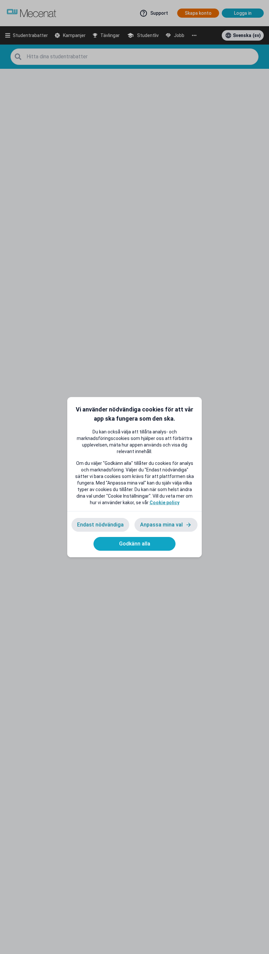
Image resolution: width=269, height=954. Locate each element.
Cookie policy (164, 502)
